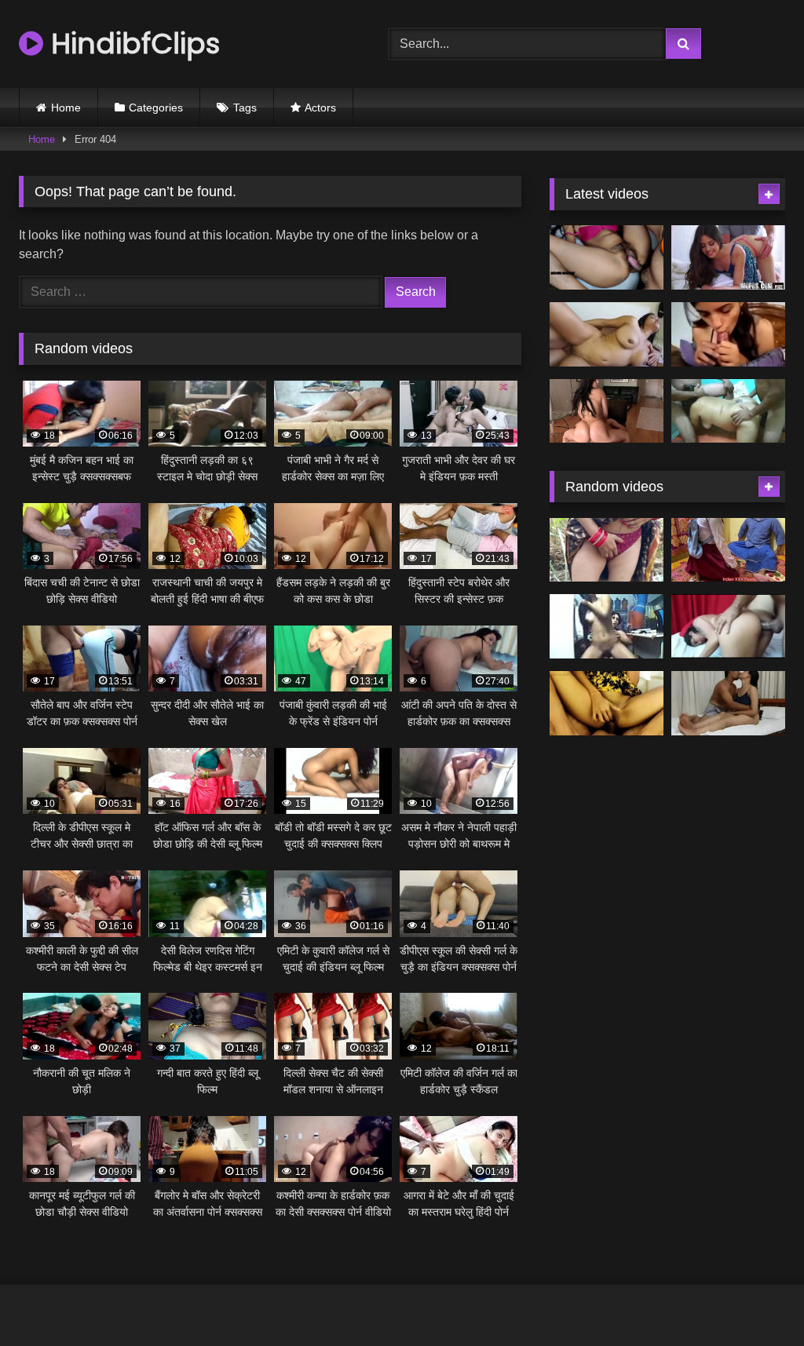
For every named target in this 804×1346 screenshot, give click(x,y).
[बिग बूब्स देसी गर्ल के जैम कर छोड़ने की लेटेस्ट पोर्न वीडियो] (606, 334)
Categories (156, 107)
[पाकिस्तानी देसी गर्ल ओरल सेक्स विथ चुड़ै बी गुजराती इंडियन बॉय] (606, 626)
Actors (320, 107)
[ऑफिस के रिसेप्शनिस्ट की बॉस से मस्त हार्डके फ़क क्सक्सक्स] (728, 257)
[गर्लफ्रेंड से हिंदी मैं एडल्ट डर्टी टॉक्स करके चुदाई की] (728, 334)
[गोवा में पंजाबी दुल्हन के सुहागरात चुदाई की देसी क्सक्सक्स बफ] (728, 703)
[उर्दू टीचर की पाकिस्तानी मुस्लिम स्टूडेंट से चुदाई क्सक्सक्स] (728, 550)
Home (66, 107)
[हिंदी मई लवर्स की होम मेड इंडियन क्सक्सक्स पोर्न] (606, 550)
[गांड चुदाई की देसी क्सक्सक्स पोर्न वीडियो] (728, 626)
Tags (245, 107)
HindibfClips (131, 44)
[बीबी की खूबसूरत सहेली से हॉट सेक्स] (606, 703)
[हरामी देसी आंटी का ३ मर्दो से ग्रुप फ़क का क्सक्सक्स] (728, 411)
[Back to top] (755, 1299)
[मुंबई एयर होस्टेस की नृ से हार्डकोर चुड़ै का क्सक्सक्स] (606, 411)
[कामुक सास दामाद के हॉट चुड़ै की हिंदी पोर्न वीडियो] (606, 257)
